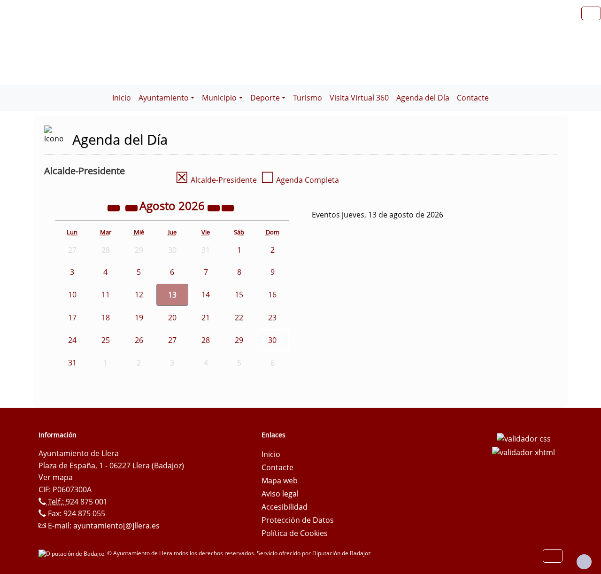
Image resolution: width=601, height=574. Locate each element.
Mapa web (280, 480)
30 (272, 340)
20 (172, 317)
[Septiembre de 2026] (228, 207)
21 (205, 317)
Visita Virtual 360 (359, 98)
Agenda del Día (422, 98)
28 (205, 340)
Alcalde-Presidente (216, 180)
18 (105, 317)
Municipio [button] (219, 98)
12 (139, 294)
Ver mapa (56, 477)
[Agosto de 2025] (115, 207)
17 (72, 317)
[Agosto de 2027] (215, 207)
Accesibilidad (285, 507)
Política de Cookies (295, 533)
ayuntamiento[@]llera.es (116, 525)
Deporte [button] (265, 98)
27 (172, 340)
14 (205, 294)
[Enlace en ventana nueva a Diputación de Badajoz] (73, 553)
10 (72, 294)
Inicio (121, 98)
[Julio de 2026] (132, 207)
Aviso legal (280, 494)
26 (139, 340)
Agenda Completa (300, 180)
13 (172, 294)
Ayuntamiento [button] (164, 98)
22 (239, 317)
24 (72, 340)
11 (105, 294)
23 (272, 317)
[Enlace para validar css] (524, 438)
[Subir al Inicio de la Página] (584, 561)
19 (139, 317)
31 (72, 362)
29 (239, 340)
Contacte (473, 98)
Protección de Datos (298, 520)
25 (105, 340)
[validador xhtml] (523, 452)
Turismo (307, 98)
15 (239, 294)
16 (272, 294)
